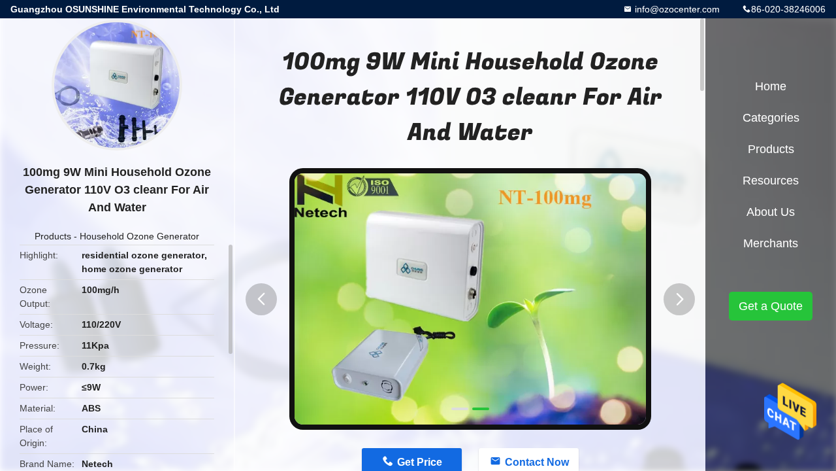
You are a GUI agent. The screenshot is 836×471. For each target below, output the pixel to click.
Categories (771, 117)
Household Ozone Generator (139, 236)
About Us (771, 211)
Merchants (770, 243)
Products (53, 236)
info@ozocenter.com (676, 9)
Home (770, 86)
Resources (771, 180)
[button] (261, 299)
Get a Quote (771, 306)
